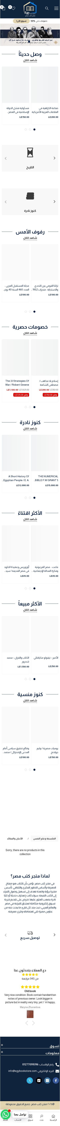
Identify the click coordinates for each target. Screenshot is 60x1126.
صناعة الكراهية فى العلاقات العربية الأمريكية (45, 110)
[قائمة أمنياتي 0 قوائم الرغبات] (13, 8)
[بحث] (47, 8)
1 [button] (31, 42)
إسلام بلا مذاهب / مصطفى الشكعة (48, 382)
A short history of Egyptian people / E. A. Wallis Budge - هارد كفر (16, 478)
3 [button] (26, 129)
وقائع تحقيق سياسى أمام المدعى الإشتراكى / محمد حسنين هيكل (16, 750)
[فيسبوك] (56, 1080)
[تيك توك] (39, 1080)
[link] (30, 935)
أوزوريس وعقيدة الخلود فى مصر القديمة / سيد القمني (16, 569)
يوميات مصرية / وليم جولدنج (47, 750)
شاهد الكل (30, 60)
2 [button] (29, 42)
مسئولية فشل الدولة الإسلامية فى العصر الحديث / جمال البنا (17, 110)
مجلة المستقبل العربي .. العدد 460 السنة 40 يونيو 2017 (16, 287)
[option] (30, 35)
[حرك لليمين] (54, 158)
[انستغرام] (47, 1080)
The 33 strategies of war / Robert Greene (17, 382)
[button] (27, 1023)
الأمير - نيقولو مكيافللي (46, 657)
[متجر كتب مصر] (30, 810)
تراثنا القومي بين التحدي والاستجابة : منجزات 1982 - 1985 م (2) (44, 287)
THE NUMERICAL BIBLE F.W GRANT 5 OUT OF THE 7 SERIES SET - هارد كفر (44, 478)
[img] (30, 975)
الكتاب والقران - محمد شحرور (18, 659)
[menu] (56, 8)
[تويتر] (29, 1080)
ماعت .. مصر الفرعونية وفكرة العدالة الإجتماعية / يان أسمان (45, 569)
